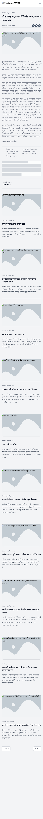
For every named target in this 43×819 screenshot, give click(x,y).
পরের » (37, 748)
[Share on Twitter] (36, 25)
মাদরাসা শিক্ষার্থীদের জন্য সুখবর (13, 224)
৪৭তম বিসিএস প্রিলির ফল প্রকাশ (13, 334)
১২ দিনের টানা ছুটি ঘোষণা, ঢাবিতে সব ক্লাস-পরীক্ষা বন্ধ (21, 554)
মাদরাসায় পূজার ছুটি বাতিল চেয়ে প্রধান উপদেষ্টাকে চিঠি (21, 725)
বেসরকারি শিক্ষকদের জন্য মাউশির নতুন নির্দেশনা (19, 499)
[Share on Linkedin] (39, 25)
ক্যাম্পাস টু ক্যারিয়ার (8, 13)
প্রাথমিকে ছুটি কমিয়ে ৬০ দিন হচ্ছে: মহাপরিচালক (19, 389)
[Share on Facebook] (33, 25)
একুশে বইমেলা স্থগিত (9, 444)
